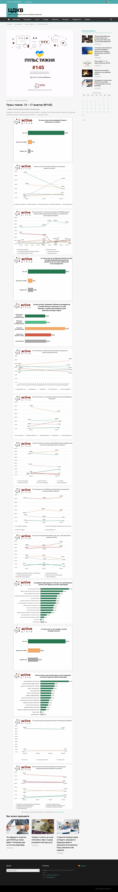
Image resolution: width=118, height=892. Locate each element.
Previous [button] (7, 837)
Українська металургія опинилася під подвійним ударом (102, 72)
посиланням (60, 812)
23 (108, 108)
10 (83, 105)
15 (104, 105)
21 (99, 108)
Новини (87, 19)
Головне (83, 866)
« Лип (83, 120)
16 (108, 105)
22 (104, 108)
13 (95, 105)
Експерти (65, 19)
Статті (37, 19)
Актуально (27, 19)
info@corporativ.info (53, 875)
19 (91, 108)
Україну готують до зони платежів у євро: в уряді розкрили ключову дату (17, 839)
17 (83, 108)
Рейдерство (76, 19)
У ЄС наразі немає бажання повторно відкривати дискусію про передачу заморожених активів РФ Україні (103, 51)
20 (95, 108)
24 (83, 112)
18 (87, 108)
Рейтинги (55, 19)
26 (91, 112)
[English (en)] (106, 2)
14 (99, 105)
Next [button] (78, 837)
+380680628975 (50, 877)
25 (87, 112)
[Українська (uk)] (109, 2)
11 (87, 105)
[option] (17, 832)
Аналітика (16, 19)
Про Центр (28, 2)
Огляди (45, 19)
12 (91, 105)
